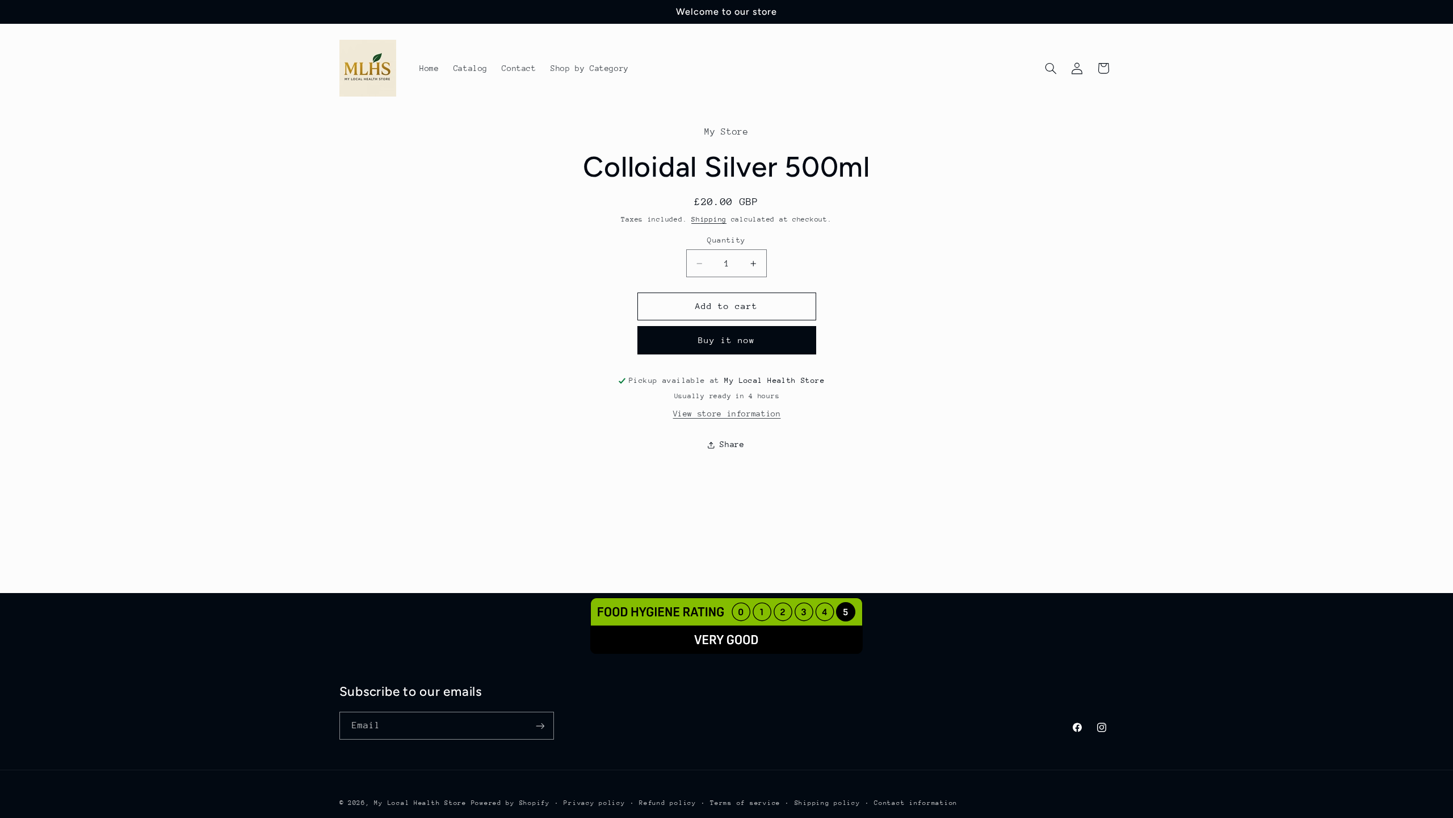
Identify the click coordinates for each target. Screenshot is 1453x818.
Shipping (708, 219)
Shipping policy (827, 803)
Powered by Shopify (510, 803)
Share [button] (732, 444)
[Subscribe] (540, 726)
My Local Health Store (420, 803)
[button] (1051, 68)
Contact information (916, 803)
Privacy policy (594, 803)
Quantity (726, 240)
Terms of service (745, 803)
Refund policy (667, 803)
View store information (727, 413)
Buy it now (726, 340)
